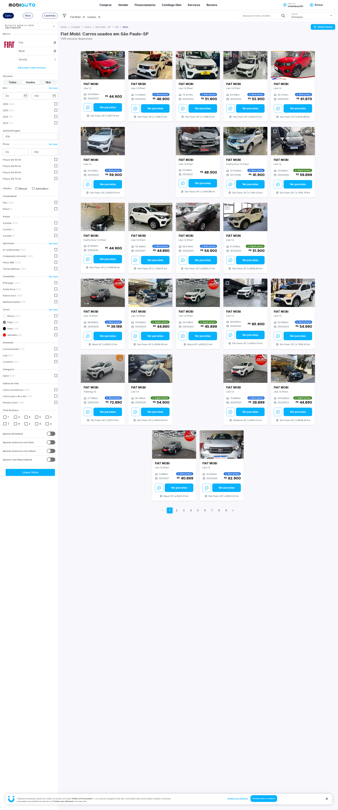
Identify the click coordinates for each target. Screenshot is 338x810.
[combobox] (26, 27)
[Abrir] (53, 26)
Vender (123, 5)
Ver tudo (53, 88)
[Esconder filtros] (64, 16)
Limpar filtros (30, 472)
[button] (8, 15)
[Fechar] (327, 799)
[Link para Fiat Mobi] (103, 65)
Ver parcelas (108, 107)
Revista (211, 5)
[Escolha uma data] (25, 96)
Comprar (105, 5)
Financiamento (145, 5)
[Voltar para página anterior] (162, 510)
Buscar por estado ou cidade (19, 25)
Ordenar (294, 14)
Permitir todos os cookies (263, 798)
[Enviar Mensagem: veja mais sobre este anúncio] (88, 107)
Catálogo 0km (171, 5)
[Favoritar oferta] (120, 55)
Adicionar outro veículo (32, 67)
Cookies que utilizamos (237, 798)
